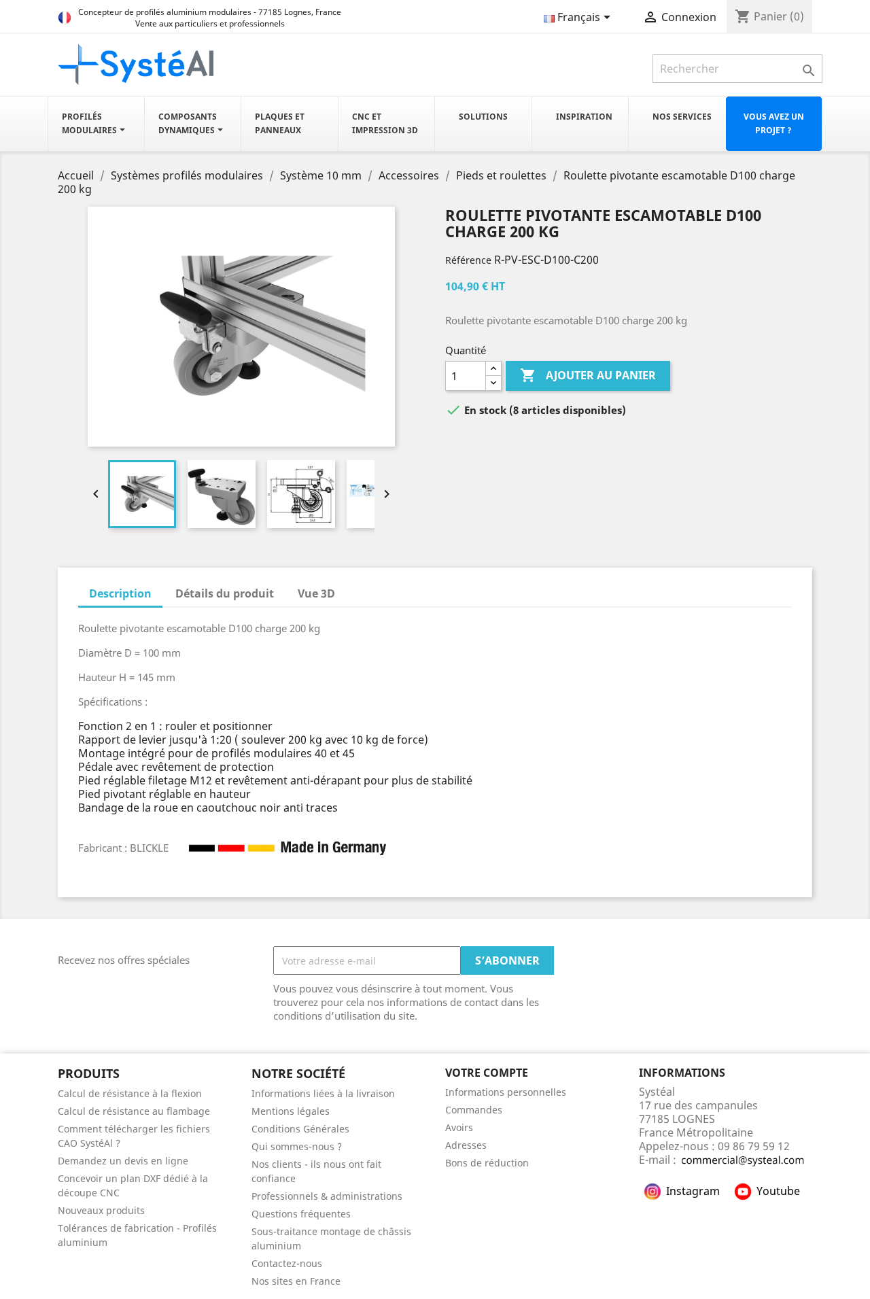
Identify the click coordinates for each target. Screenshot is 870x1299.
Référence (468, 260)
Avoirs (459, 1127)
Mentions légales (290, 1111)
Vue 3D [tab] (316, 593)
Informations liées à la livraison (323, 1093)
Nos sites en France (296, 1281)
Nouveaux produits (101, 1210)
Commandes (473, 1109)
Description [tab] (120, 593)
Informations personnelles (505, 1092)
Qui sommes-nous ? (296, 1146)
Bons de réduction (487, 1162)
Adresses (466, 1145)
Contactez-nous (286, 1263)
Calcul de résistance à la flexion (130, 1093)
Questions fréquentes (301, 1213)
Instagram (693, 1190)
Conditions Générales (300, 1128)
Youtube (778, 1190)
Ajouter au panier (588, 375)
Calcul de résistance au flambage (134, 1111)
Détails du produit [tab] (224, 593)
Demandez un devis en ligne (123, 1160)
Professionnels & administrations (326, 1196)
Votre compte (486, 1072)
